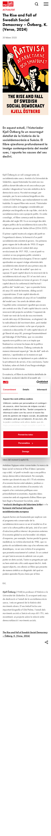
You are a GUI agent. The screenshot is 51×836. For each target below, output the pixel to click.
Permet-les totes (25, 434)
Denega (25, 451)
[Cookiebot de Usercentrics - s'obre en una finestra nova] (36, 382)
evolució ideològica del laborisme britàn (23, 504)
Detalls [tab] (26, 389)
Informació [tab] (42, 389)
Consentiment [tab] (9, 389)
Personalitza (24, 443)
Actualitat (9, 9)
